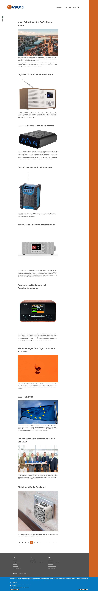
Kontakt (25, 573)
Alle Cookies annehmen (83, 589)
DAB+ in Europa (25, 397)
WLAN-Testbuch (51, 568)
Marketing (14, 585)
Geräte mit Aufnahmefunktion (54, 562)
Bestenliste (50, 559)
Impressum (21, 573)
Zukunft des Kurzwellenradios (37, 562)
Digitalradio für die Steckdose (32, 487)
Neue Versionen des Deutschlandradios (36, 225)
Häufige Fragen (16, 562)
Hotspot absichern (52, 566)
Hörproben (15, 564)
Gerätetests (15, 559)
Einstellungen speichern (14, 589)
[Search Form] (78, 7)
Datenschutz (15, 573)
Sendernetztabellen (17, 568)
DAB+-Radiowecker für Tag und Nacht (36, 126)
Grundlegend (14, 582)
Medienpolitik (15, 566)
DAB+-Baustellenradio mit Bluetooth (35, 167)
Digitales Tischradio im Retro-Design (35, 74)
